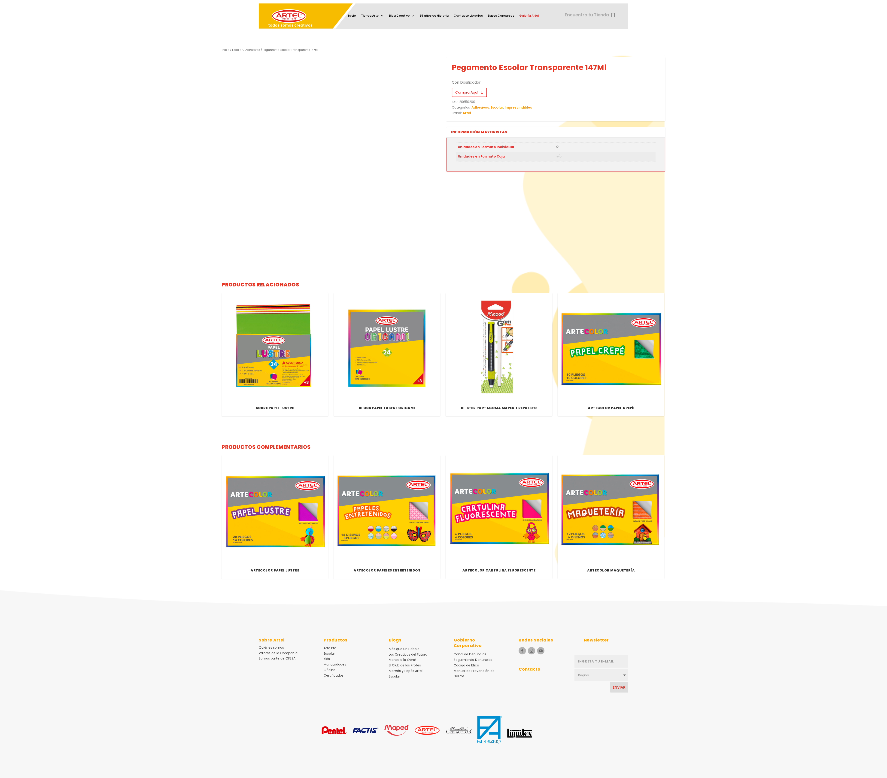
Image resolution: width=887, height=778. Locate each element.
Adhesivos (252, 50)
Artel (467, 113)
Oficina (329, 670)
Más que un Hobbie (404, 649)
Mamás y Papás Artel (405, 671)
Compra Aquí (468, 92)
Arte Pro (330, 648)
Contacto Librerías (468, 16)
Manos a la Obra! (402, 659)
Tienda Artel (370, 16)
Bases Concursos (501, 16)
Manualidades (335, 664)
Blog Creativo (399, 16)
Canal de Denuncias (470, 654)
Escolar (237, 50)
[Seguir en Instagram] (531, 650)
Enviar (619, 687)
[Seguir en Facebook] (522, 650)
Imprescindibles (518, 107)
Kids (327, 658)
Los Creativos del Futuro (408, 654)
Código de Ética (466, 665)
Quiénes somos (271, 647)
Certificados (333, 675)
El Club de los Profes (405, 665)
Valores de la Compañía (278, 653)
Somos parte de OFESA (277, 658)
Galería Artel (529, 16)
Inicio (352, 16)
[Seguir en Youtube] (540, 650)
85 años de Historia (434, 16)
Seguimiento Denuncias (473, 659)
